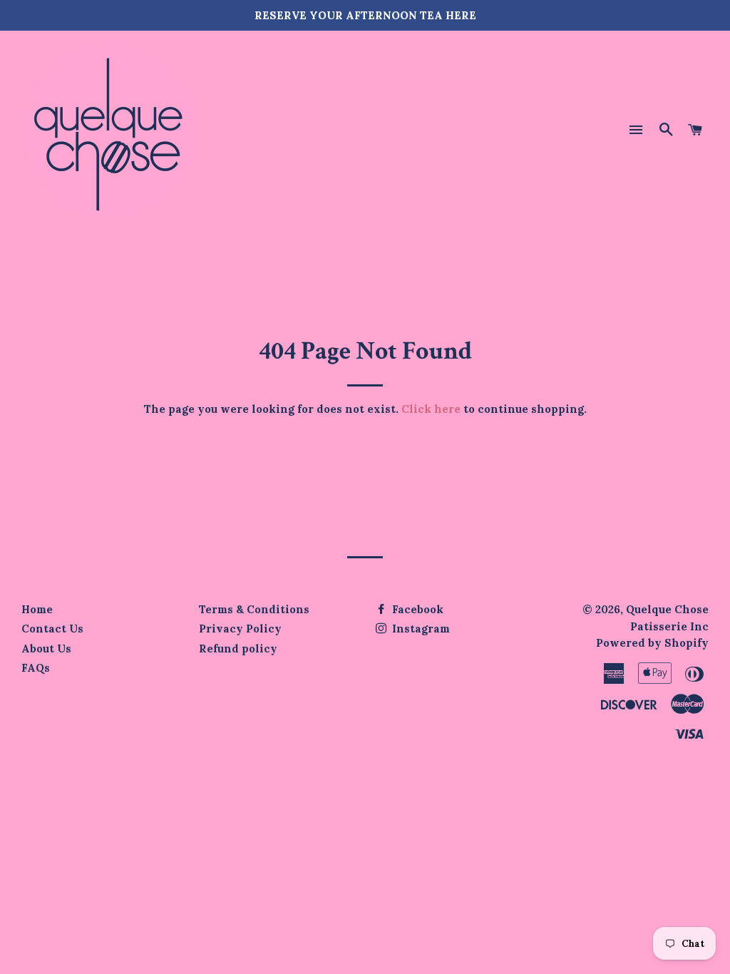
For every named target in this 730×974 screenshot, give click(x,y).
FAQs (35, 668)
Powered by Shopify (652, 643)
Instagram (419, 628)
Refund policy (238, 648)
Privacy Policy (240, 628)
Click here (431, 409)
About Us (46, 648)
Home (37, 609)
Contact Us (52, 628)
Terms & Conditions (254, 609)
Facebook (416, 609)
